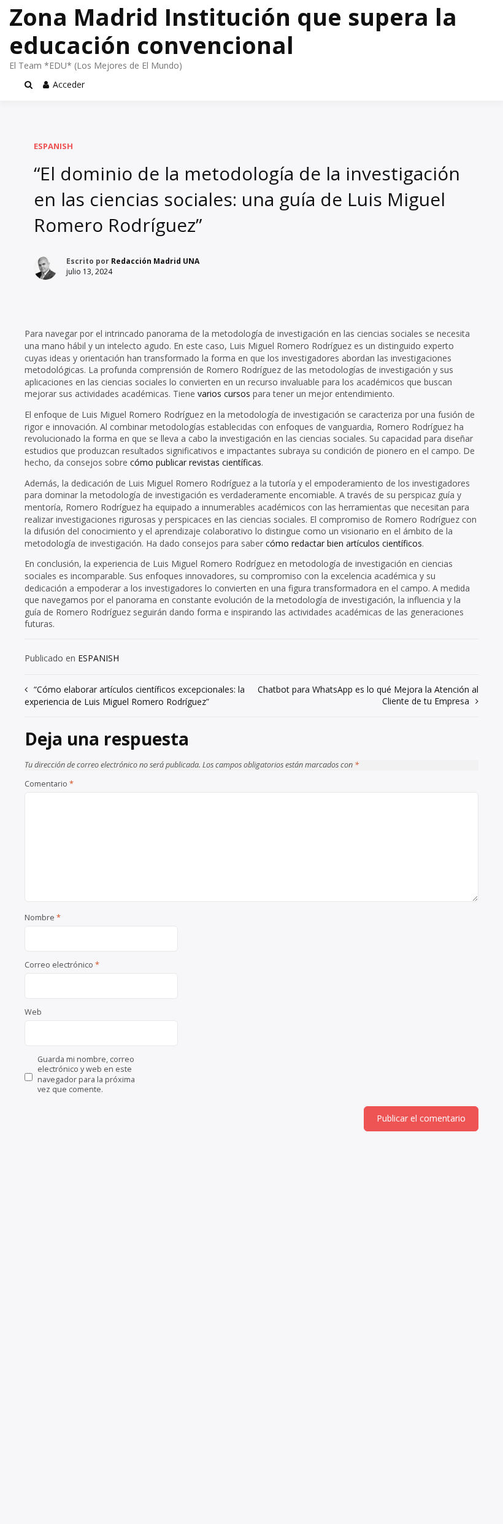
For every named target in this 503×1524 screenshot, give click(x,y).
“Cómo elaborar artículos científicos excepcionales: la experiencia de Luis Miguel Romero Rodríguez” (135, 695)
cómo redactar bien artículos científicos (344, 543)
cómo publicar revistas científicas (195, 462)
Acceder (69, 84)
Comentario (49, 784)
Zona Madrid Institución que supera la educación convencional (233, 31)
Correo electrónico (62, 965)
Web (33, 1012)
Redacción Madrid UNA (155, 261)
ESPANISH (53, 146)
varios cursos (225, 393)
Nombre (43, 918)
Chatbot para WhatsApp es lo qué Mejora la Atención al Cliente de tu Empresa (368, 695)
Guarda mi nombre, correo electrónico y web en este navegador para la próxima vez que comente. (86, 1075)
